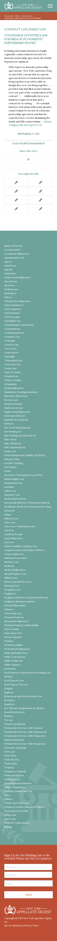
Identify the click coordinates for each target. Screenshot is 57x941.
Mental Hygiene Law (15, 573)
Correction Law (12, 364)
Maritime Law (11, 562)
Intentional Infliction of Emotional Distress (27, 502)
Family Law (37, 29)
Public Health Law (13, 660)
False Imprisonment (14, 447)
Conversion (10, 348)
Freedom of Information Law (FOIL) (23, 475)
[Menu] (49, 6)
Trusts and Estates (14, 775)
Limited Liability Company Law (20, 546)
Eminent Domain (13, 404)
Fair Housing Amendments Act (20, 435)
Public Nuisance (12, 664)
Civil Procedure (12, 317)
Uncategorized (12, 779)
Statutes (8, 716)
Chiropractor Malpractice (17, 301)
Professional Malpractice (17, 649)
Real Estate (10, 668)
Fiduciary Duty (11, 459)
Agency (8, 261)
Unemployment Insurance (18, 783)
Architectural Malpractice (17, 277)
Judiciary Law (11, 518)
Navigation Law (12, 589)
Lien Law (9, 542)
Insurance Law (12, 494)
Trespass (9, 767)
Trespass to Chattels (15, 771)
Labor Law (9, 522)
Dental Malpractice (14, 388)
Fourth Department (32, 143)
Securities (9, 700)
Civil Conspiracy (12, 309)
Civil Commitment (14, 305)
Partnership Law (13, 613)
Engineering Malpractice (17, 411)
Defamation (10, 384)
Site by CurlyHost (13, 925)
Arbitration (10, 273)
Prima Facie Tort (13, 633)
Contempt (9, 340)
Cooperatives (11, 352)
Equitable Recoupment (16, 419)
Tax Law (8, 720)
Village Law (10, 815)
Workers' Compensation (17, 822)
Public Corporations (14, 656)
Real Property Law (14, 680)
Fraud (7, 471)
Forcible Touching (13, 463)
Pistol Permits (11, 629)
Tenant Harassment (14, 724)
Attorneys (9, 285)
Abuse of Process (13, 245)
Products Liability (13, 645)
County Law (10, 368)
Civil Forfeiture (12, 313)
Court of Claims (12, 372)
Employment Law (13, 407)
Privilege (9, 641)
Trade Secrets (11, 759)
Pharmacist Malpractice (16, 621)
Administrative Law (14, 257)
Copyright (9, 356)
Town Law (9, 751)
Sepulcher (9, 704)
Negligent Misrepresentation (19, 601)
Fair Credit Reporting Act (17, 427)
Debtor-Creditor (13, 380)
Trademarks (10, 763)
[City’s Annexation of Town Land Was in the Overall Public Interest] (40, 200)
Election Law (11, 400)
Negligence (10, 593)
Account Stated (12, 249)
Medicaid (9, 566)
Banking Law (11, 289)
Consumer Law (12, 336)
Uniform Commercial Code (18, 791)
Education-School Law (16, 396)
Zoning (8, 826)
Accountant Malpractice (16, 253)
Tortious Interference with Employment (25, 732)
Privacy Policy (31, 925)
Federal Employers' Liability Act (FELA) (24, 455)
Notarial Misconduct (14, 605)
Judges (7, 514)
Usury (7, 795)
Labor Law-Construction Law (19, 526)
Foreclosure (10, 467)
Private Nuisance (13, 637)
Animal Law (10, 265)
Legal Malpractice (13, 538)
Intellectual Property (15, 498)
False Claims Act (12, 443)
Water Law (10, 818)
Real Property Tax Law (16, 684)
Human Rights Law (14, 479)
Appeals (8, 269)
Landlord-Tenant (13, 534)
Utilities (8, 799)
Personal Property (14, 617)
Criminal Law (11, 376)
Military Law (10, 577)
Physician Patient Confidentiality (21, 625)
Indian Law (10, 490)
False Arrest (10, 439)
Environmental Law (14, 415)
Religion (8, 688)
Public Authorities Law (15, 652)
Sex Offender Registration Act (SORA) (24, 708)
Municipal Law (11, 585)
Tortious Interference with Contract (23, 728)
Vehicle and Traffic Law (16, 803)
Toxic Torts (10, 755)
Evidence (9, 423)
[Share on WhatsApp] (28, 159)
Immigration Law (13, 483)
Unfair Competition (14, 787)
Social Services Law (14, 712)
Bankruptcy (10, 293)
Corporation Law (13, 360)
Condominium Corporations (19, 324)
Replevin (8, 692)
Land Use (9, 530)
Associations (10, 281)
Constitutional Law (14, 332)
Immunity (9, 487)
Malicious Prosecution (15, 558)
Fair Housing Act (12, 431)
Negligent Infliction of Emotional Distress (26, 597)
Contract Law (15, 29)
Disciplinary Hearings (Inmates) (20, 392)
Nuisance (9, 609)
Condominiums (12, 328)
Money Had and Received (17, 581)
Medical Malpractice (14, 569)
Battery (8, 297)
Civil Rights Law (12, 321)
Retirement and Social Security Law (23, 696)
